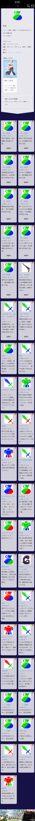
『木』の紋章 (6, 201)
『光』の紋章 (23, 238)
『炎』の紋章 (6, 133)
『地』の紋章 (6, 167)
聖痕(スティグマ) (7, 757)
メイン (3, 6)
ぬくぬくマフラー (7, 637)
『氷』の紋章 (23, 201)
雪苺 (3, 603)
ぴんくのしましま (7, 533)
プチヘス (22, 603)
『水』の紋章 (23, 133)
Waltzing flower (25, 390)
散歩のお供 (5, 567)
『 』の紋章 (6, 705)
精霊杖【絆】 (23, 637)
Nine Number (24, 275)
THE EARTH (24, 314)
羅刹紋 (4, 788)
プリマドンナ (23, 426)
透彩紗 (21, 533)
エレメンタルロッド (25, 757)
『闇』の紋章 (6, 275)
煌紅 (20, 356)
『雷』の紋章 (6, 238)
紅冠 (3, 356)
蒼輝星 (4, 426)
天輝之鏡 (4, 671)
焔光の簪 (22, 496)
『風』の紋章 (23, 167)
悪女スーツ (5, 460)
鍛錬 (18, 6)
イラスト (13, 6)
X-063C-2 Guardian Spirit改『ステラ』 (9, 316)
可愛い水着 (22, 731)
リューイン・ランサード (15, 52)
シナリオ (8, 6)
